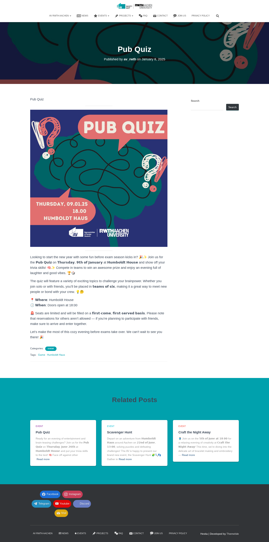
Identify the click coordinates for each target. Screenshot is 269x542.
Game (41, 354)
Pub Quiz (43, 432)
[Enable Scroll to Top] (261, 534)
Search (195, 100)
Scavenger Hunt (119, 432)
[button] (70, 15)
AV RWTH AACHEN (59, 15)
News (85, 15)
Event (51, 349)
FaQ (145, 15)
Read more (43, 459)
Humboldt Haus (56, 354)
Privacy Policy (201, 15)
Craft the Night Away (194, 432)
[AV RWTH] (134, 6)
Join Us (182, 15)
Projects (125, 15)
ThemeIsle (233, 533)
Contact (162, 15)
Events (102, 15)
